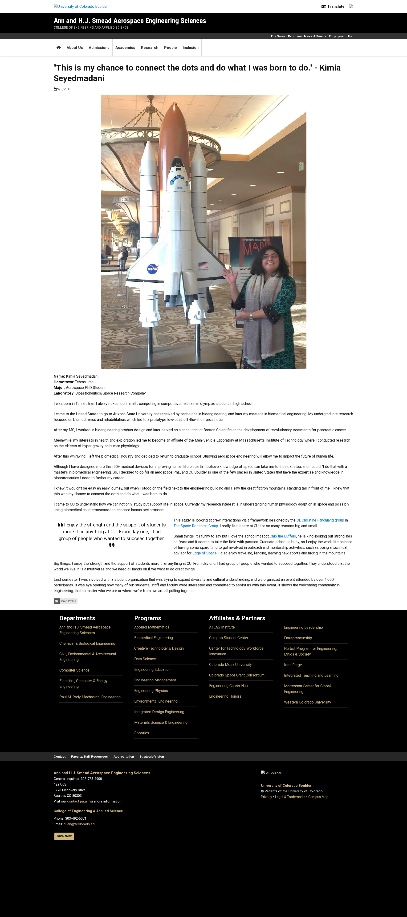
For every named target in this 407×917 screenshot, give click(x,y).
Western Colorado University (307, 702)
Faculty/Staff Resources (89, 756)
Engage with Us (340, 36)
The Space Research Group (196, 526)
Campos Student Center (228, 638)
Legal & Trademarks (290, 797)
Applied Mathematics (151, 627)
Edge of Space (204, 553)
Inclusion (191, 47)
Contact (59, 756)
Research (149, 47)
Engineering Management (155, 680)
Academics (125, 47)
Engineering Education (152, 669)
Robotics (141, 733)
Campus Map (318, 797)
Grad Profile (68, 601)
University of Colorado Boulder (286, 786)
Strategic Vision (152, 756)
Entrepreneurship (298, 638)
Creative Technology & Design (159, 648)
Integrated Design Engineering (159, 712)
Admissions (99, 47)
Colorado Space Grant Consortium (237, 675)
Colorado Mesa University (230, 664)
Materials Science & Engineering (160, 722)
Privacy (266, 797)
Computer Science (74, 670)
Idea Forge (293, 665)
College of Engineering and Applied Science (91, 27)
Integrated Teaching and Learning (311, 675)
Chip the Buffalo (283, 536)
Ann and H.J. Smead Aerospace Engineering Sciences (130, 20)
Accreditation (124, 756)
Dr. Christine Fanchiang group (320, 520)
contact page (77, 801)
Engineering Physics (151, 690)
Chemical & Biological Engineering (87, 643)
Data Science (145, 659)
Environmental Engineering (156, 701)
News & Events (315, 36)
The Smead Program (286, 36)
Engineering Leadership (303, 627)
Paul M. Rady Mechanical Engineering (90, 697)
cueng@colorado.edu (80, 824)
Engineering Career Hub (228, 686)
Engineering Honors (225, 696)
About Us (75, 47)
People (170, 47)
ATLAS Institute (222, 627)
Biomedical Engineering (153, 638)
